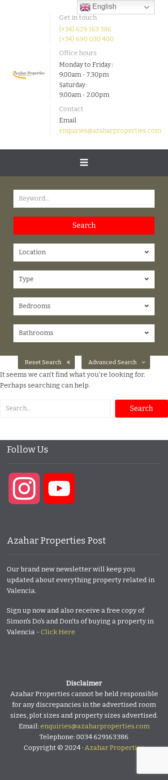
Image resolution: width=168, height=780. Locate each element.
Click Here (58, 632)
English (103, 6)
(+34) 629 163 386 (85, 29)
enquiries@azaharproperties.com (110, 131)
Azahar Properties (114, 748)
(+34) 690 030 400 (86, 39)
